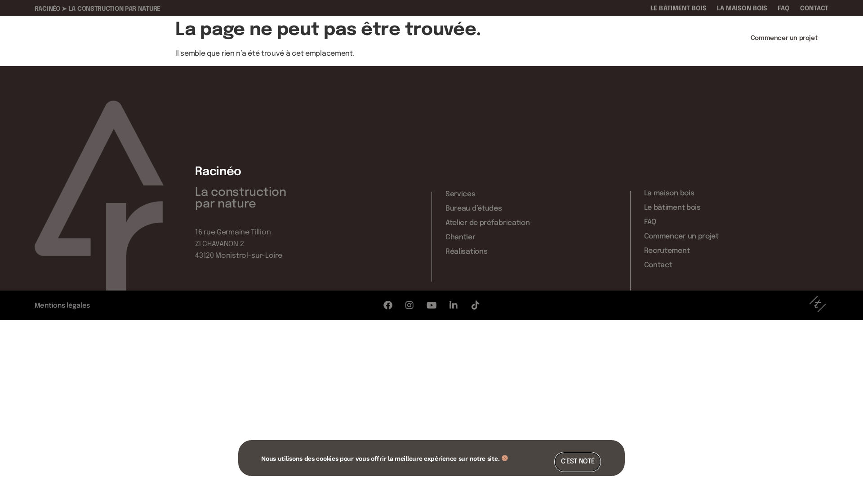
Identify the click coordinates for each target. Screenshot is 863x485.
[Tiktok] (475, 305)
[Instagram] (409, 305)
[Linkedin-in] (454, 305)
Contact (814, 8)
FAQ (783, 8)
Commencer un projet (681, 236)
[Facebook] (388, 305)
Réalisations (710, 38)
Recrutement (667, 251)
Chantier (665, 38)
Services (465, 38)
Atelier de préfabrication (598, 38)
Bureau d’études (518, 38)
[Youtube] (431, 305)
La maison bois (742, 8)
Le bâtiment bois (678, 8)
